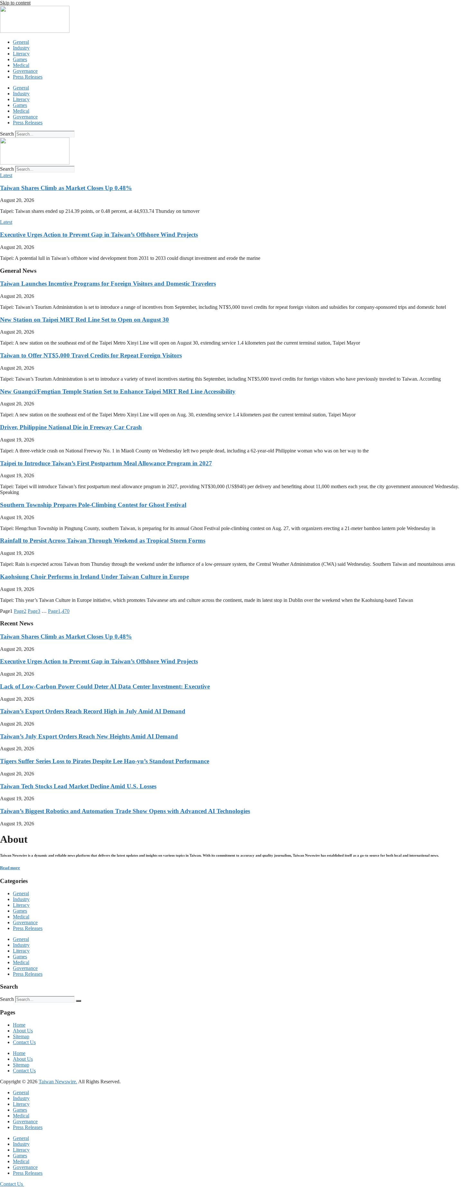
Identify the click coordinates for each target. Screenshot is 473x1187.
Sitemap (21, 1036)
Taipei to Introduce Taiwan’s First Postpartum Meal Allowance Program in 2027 (106, 463)
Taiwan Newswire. (58, 1081)
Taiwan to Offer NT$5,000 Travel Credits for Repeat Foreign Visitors (91, 355)
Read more (10, 867)
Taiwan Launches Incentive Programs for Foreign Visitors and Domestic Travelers (108, 283)
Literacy (21, 53)
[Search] (78, 1001)
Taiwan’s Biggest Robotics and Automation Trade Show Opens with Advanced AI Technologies (125, 811)
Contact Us (24, 1042)
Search (7, 134)
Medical (21, 65)
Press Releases (27, 77)
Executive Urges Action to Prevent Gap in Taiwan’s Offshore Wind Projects (99, 234)
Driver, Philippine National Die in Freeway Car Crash (71, 427)
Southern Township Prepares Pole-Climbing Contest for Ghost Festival (93, 504)
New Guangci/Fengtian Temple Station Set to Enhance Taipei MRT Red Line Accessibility (118, 391)
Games (20, 59)
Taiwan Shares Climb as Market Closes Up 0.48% (66, 188)
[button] (6, 175)
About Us (23, 1030)
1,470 (59, 611)
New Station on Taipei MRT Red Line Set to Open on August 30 (84, 319)
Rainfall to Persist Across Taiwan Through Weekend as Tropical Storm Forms (102, 540)
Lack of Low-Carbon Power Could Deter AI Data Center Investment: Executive (105, 686)
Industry (21, 48)
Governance (25, 71)
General (21, 42)
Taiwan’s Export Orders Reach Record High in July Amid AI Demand (92, 711)
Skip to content (15, 2)
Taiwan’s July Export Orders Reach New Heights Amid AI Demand (89, 736)
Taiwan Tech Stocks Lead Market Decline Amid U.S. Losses (78, 786)
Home (19, 1025)
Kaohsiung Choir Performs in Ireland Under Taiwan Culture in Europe (94, 576)
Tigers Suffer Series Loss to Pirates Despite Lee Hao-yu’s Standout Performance (104, 761)
